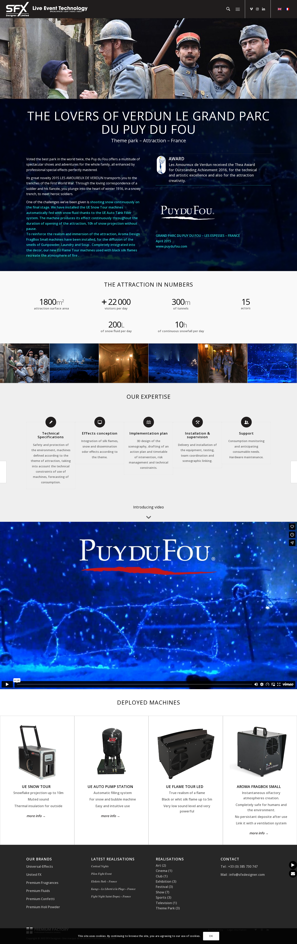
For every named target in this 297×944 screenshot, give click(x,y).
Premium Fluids (38, 891)
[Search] (228, 9)
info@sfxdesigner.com (247, 874)
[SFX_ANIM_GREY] (47, 9)
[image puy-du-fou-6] (223, 363)
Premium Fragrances (42, 882)
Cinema (161, 871)
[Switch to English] (279, 9)
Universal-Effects (39, 866)
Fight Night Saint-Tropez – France (111, 896)
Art (158, 865)
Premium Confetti (40, 899)
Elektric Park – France (104, 881)
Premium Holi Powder (43, 907)
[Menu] (238, 9)
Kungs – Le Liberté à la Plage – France (113, 889)
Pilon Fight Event (101, 874)
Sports (161, 897)
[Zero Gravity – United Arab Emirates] (3, 472)
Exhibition (163, 881)
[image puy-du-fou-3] (173, 363)
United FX (33, 874)
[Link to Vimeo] (251, 9)
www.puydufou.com (171, 246)
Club (159, 876)
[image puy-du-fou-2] (74, 363)
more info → (36, 816)
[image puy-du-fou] (25, 363)
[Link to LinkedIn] (263, 9)
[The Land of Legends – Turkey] (294, 472)
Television (164, 903)
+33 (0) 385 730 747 (242, 866)
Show (160, 892)
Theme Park (165, 908)
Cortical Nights (100, 866)
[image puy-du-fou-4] (272, 363)
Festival (162, 886)
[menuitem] (228, 9)
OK (211, 936)
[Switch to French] (287, 9)
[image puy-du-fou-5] (123, 363)
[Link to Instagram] (257, 9)
